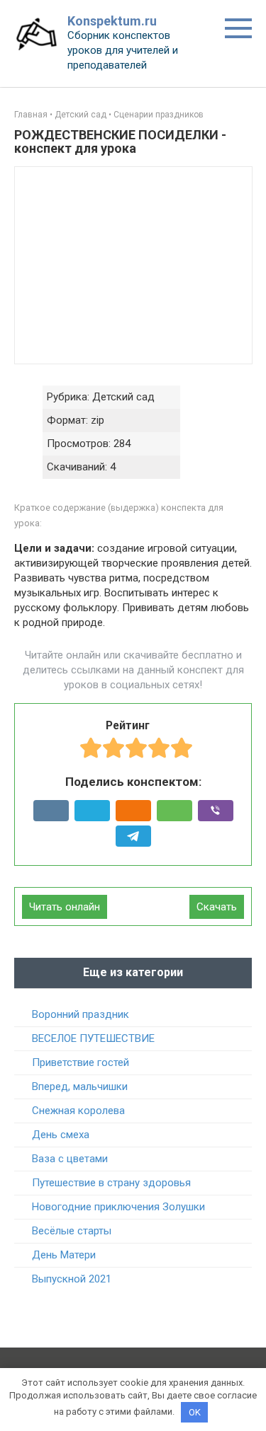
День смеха (60, 1134)
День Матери (64, 1254)
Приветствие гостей (80, 1062)
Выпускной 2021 (71, 1279)
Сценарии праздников (158, 115)
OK (195, 1412)
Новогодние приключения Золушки (118, 1206)
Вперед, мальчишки (80, 1086)
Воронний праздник (80, 1014)
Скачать (216, 906)
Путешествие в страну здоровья (111, 1182)
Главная (31, 115)
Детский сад (80, 115)
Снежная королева (78, 1110)
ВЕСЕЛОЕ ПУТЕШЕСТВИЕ (93, 1038)
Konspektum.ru (112, 20)
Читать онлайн (64, 906)
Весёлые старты (71, 1230)
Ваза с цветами (70, 1158)
